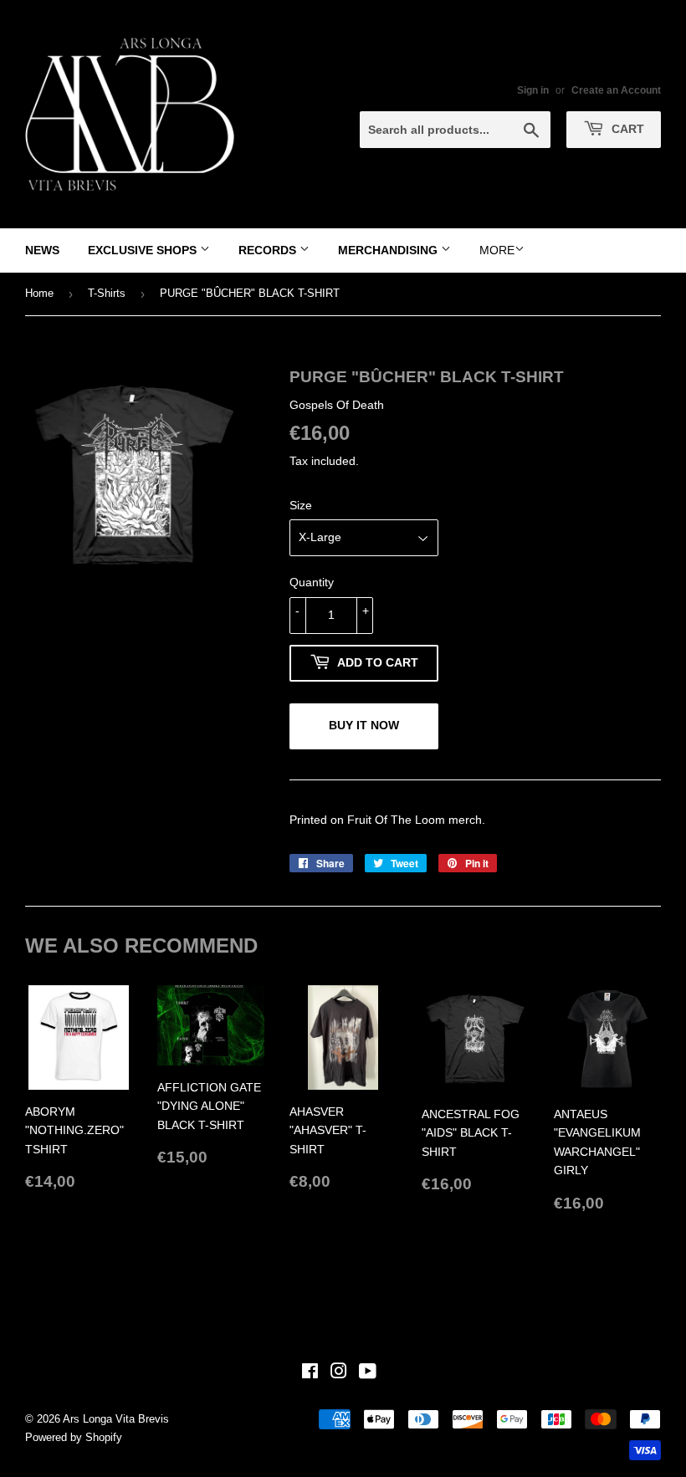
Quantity (311, 582)
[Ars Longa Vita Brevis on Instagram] (338, 1373)
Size (300, 505)
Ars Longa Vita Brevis (116, 1419)
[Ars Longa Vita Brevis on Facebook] (310, 1373)
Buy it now (364, 725)
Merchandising (389, 250)
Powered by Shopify (73, 1437)
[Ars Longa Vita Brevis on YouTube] (367, 1373)
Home (39, 293)
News (42, 250)
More (496, 250)
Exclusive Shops (144, 250)
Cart (626, 128)
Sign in (533, 90)
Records (268, 250)
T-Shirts (106, 293)
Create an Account (616, 90)
